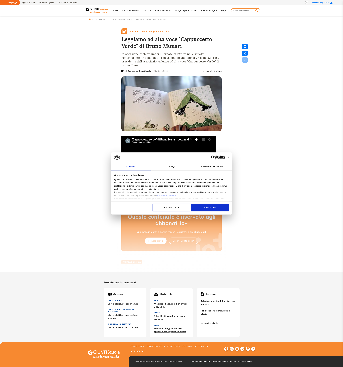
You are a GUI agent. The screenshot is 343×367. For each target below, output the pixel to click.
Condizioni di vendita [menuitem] (200, 361)
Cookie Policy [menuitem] (137, 346)
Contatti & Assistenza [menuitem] (69, 3)
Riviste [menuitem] (147, 10)
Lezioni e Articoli (102, 19)
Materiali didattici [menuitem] (131, 10)
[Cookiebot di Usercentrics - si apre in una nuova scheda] (213, 158)
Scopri (11, 2)
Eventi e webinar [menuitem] (163, 10)
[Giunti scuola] (106, 354)
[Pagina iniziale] (89, 19)
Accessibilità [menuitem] (137, 351)
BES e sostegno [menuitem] (209, 10)
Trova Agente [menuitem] (48, 3)
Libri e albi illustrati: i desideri (123, 327)
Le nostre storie (209, 323)
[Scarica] (245, 60)
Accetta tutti (210, 207)
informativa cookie (166, 195)
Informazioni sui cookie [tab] (212, 166)
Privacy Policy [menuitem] (154, 346)
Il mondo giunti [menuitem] (172, 346)
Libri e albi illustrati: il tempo (123, 303)
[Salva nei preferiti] (245, 46)
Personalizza (170, 207)
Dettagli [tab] (171, 166)
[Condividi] (245, 53)
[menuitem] (226, 349)
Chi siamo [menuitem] (187, 346)
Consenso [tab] (131, 166)
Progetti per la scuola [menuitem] (186, 10)
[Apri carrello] (306, 2)
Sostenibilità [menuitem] (201, 346)
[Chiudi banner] (228, 157)
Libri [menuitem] (115, 10)
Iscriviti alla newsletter (241, 361)
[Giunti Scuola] (97, 10)
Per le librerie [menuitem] (30, 3)
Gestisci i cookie (220, 361)
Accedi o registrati (320, 2)
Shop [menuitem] (223, 10)
